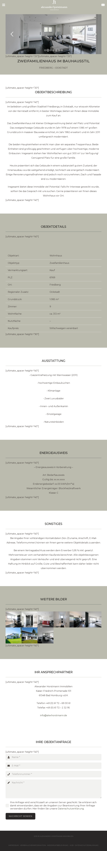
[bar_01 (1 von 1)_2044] (45, 619)
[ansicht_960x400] (30, 635)
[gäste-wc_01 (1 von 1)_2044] (62, 619)
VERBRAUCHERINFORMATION (33, 845)
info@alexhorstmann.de (53, 715)
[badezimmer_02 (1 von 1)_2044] (30, 619)
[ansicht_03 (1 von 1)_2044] (14, 635)
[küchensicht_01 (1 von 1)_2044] (78, 619)
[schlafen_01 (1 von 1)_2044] (93, 619)
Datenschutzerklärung (71, 808)
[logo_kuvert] (103, 5)
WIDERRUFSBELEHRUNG (57, 845)
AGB (72, 845)
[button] (3, 4)
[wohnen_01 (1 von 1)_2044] (45, 635)
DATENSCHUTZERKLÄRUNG (87, 845)
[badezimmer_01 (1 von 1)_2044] (14, 619)
